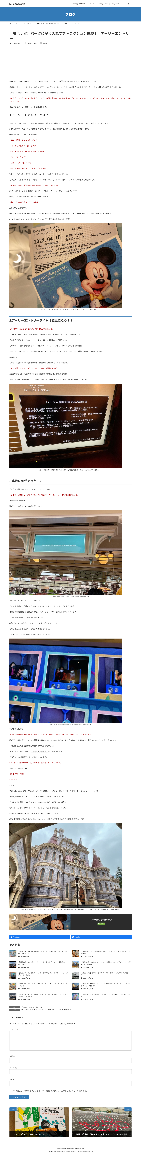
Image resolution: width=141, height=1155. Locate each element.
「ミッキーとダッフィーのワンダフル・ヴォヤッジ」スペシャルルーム (43, 87)
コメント (14, 1029)
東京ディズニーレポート (37, 1007)
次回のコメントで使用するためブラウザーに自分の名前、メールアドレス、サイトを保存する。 (50, 1091)
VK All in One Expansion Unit (84, 1151)
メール (13, 1068)
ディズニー (24, 1007)
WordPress (58, 1151)
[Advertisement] (70, 63)
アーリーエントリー (41, 1009)
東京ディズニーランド (56, 1009)
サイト (12, 1079)
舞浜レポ (68, 1009)
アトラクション (28, 1009)
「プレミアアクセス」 (39, 751)
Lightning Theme (70, 1151)
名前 (12, 1056)
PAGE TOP (135, 1118)
